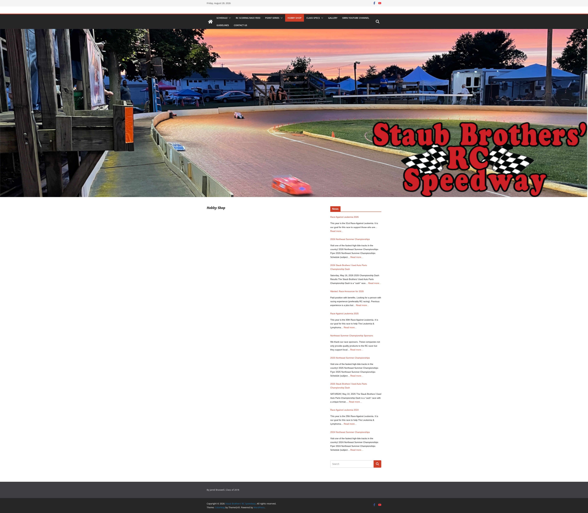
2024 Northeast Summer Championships (350, 432)
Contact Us (240, 25)
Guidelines (223, 25)
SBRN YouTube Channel (355, 17)
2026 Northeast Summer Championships (350, 239)
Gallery (332, 17)
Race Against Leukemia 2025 (344, 313)
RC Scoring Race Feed (248, 17)
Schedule (222, 17)
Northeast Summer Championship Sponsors (351, 335)
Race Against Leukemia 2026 (344, 217)
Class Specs (313, 17)
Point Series (272, 17)
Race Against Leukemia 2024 (344, 410)
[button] (229, 18)
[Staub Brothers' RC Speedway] (210, 21)
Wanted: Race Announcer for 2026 (347, 291)
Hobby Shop (295, 17)
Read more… (336, 231)
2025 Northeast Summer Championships (350, 358)
